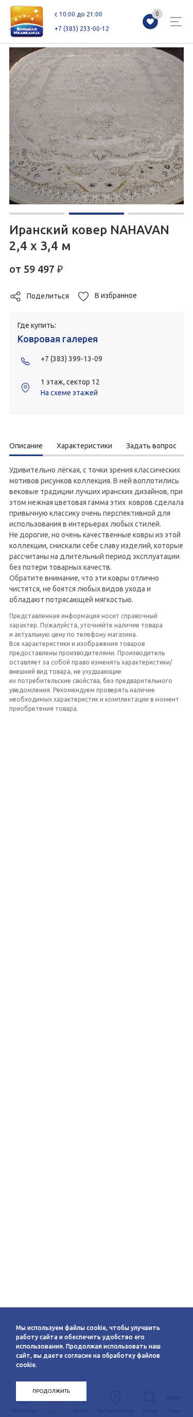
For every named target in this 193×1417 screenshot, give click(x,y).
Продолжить (51, 1391)
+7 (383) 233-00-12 (82, 28)
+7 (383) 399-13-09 (71, 359)
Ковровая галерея (57, 339)
